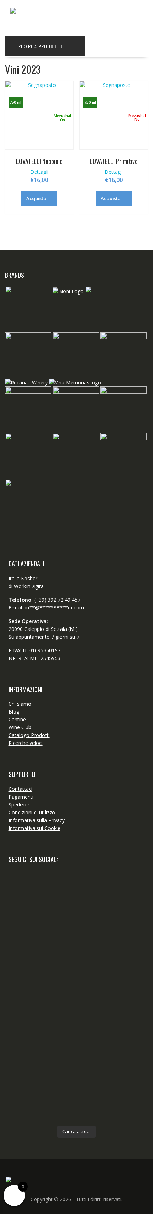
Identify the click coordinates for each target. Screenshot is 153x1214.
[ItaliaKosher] (77, 12)
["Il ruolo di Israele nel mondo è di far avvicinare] (77, 1049)
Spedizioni (20, 804)
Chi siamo (20, 703)
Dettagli (39, 171)
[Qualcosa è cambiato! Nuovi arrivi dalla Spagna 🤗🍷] (77, 933)
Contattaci (20, 788)
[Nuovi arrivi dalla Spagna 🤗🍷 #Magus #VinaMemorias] (77, 1018)
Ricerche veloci (26, 743)
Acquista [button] (36, 198)
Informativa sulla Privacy (37, 820)
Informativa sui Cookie (34, 828)
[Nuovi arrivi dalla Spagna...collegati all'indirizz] (77, 983)
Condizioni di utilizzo (32, 812)
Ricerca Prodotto (40, 46)
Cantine (17, 719)
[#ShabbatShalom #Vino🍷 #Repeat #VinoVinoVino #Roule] (77, 1092)
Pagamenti (21, 796)
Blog (14, 711)
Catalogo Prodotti (29, 735)
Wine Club (20, 727)
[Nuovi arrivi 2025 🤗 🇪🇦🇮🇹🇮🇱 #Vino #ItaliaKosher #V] (77, 886)
